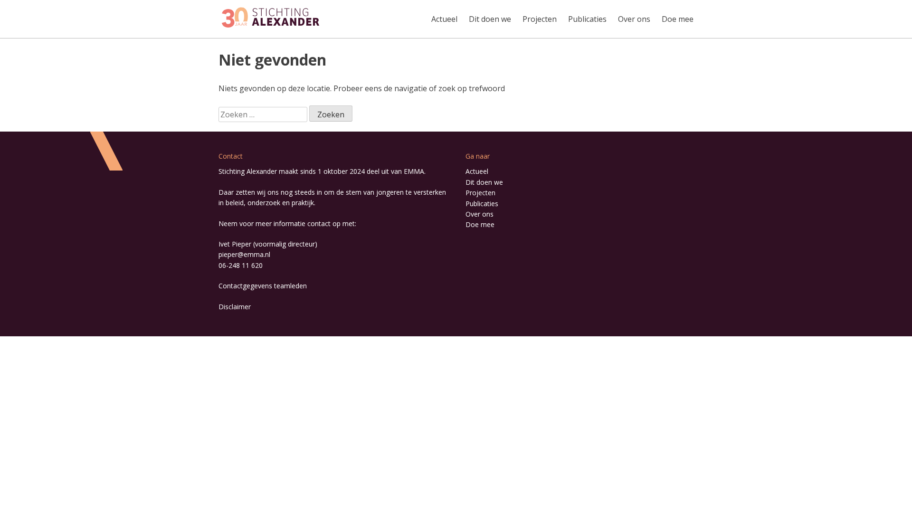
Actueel (444, 19)
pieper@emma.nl (244, 254)
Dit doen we (490, 19)
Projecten (539, 19)
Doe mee (678, 19)
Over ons (634, 19)
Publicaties (587, 19)
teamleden (290, 285)
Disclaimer (234, 306)
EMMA (414, 171)
